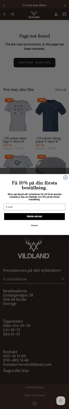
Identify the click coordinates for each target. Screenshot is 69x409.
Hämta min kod (34, 216)
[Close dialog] (65, 177)
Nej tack (34, 225)
